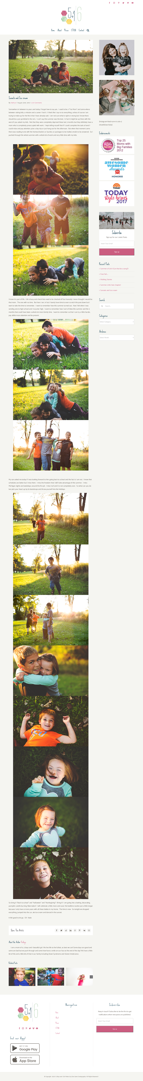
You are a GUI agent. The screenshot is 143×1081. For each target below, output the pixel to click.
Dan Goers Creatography (79, 1077)
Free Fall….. (104, 274)
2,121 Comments (36, 102)
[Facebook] (19, 1028)
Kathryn (13, 102)
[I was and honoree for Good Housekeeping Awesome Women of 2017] (116, 156)
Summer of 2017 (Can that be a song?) (22, 973)
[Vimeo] (33, 1028)
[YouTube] (37, 1028)
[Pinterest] (26, 1028)
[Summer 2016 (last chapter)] (50, 977)
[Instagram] (23, 1028)
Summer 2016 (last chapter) (51, 974)
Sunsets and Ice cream (108, 290)
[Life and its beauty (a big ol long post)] (79, 977)
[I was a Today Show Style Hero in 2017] (116, 182)
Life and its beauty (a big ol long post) (79, 972)
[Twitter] (30, 1028)
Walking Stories (106, 279)
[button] (88, 30)
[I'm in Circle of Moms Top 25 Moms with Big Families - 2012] (116, 137)
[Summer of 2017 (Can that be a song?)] (22, 977)
